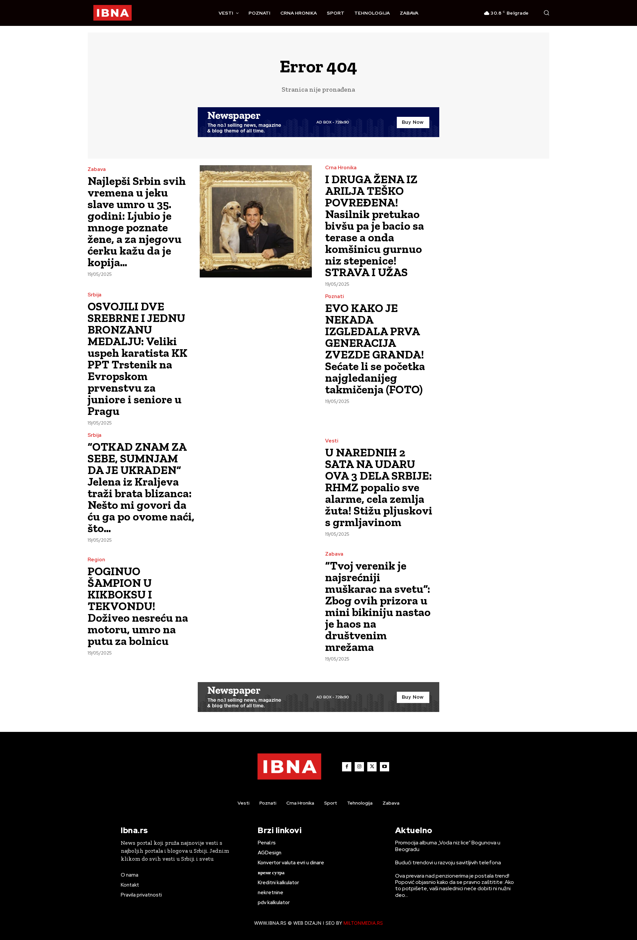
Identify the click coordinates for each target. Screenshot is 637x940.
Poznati (334, 296)
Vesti (331, 440)
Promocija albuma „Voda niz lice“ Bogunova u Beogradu (447, 845)
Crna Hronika (341, 167)
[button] (546, 13)
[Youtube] (384, 766)
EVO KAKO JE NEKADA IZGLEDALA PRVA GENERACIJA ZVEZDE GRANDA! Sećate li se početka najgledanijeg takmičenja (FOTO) (375, 348)
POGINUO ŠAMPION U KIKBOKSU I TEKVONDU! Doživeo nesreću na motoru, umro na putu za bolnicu (138, 606)
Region (96, 559)
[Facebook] (346, 766)
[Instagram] (359, 766)
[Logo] (112, 13)
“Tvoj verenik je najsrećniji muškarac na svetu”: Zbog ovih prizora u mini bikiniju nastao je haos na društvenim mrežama (378, 606)
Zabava (97, 169)
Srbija (95, 294)
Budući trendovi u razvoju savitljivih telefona (448, 862)
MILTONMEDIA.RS (363, 923)
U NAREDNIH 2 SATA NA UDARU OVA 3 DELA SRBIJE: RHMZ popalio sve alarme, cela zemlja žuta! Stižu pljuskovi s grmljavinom (378, 487)
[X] (372, 766)
